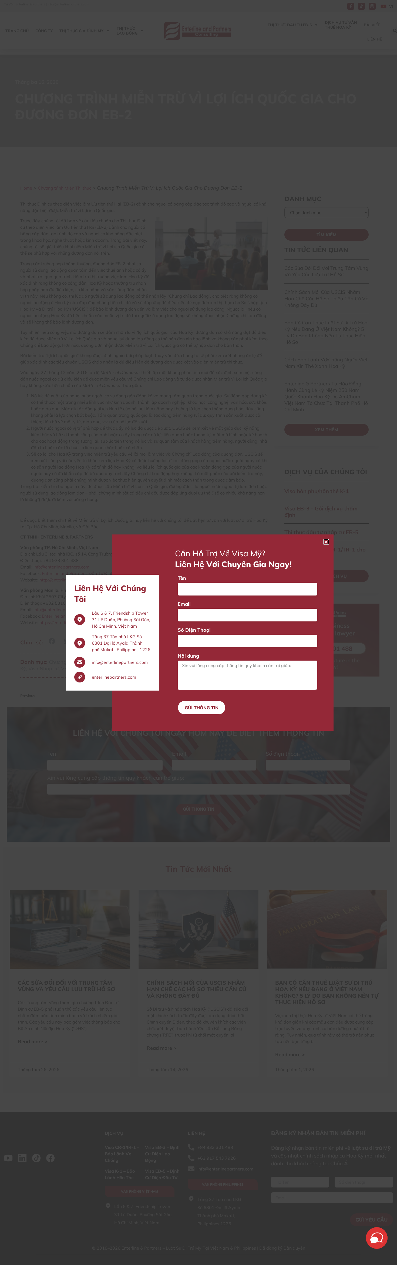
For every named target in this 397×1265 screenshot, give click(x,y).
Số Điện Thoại (194, 630)
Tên (182, 578)
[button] (326, 542)
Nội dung (188, 656)
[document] (198, 632)
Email (184, 604)
